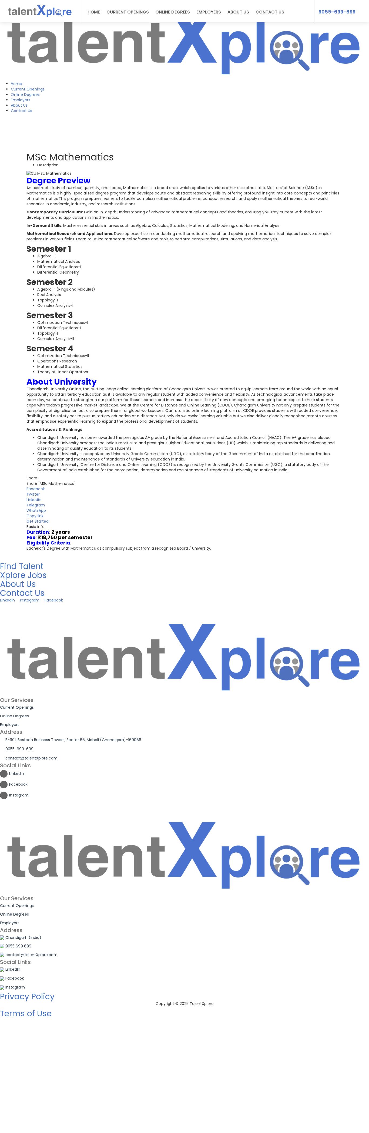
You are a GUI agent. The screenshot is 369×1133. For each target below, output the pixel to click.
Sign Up (32, 1125)
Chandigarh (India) (23, 937)
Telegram (35, 505)
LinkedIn (16, 773)
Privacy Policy (27, 996)
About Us (19, 105)
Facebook (35, 489)
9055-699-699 (336, 11)
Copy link (34, 516)
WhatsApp (36, 510)
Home (16, 83)
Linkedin (33, 499)
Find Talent (21, 566)
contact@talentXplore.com (31, 758)
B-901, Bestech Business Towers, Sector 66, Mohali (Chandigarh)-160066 (73, 739)
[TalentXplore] (184, 40)
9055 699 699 (18, 946)
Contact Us (21, 110)
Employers (20, 100)
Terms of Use (26, 1013)
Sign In (46, 1125)
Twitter (33, 494)
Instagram (19, 795)
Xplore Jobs (23, 575)
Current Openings (28, 89)
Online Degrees (25, 94)
